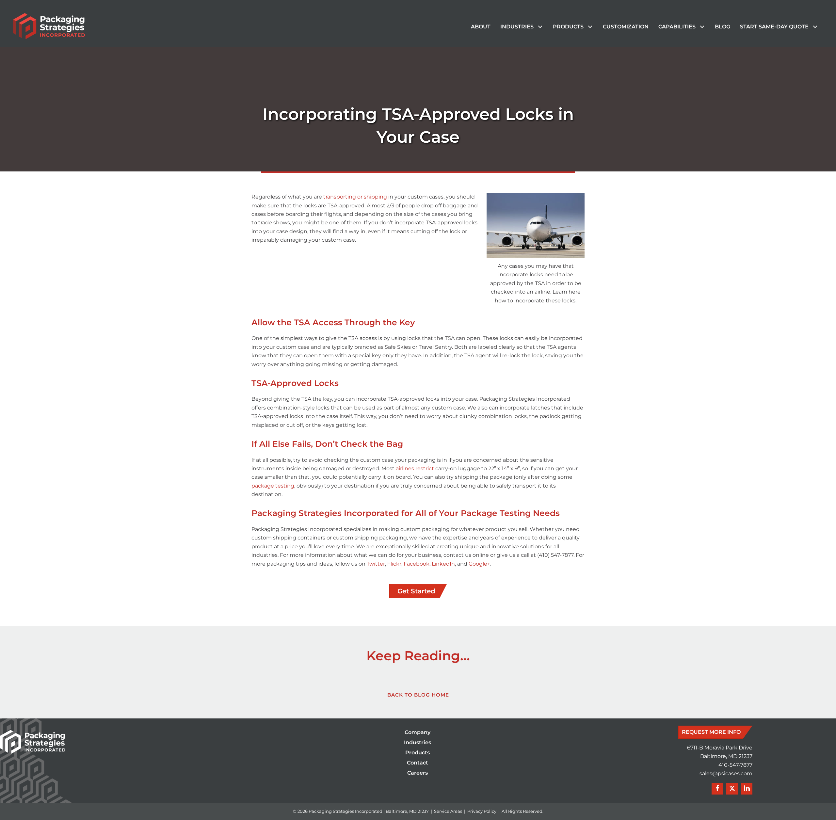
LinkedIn (443, 564)
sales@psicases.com (725, 773)
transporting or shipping (355, 197)
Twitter (376, 564)
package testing (272, 486)
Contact (417, 763)
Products (417, 753)
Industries (417, 743)
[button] (540, 27)
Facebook (416, 564)
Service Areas (448, 811)
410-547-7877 (735, 765)
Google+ (479, 564)
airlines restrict (415, 468)
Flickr (394, 564)
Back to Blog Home (418, 695)
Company (417, 732)
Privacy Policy (481, 811)
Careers (417, 773)
